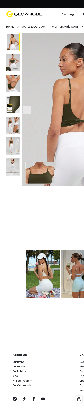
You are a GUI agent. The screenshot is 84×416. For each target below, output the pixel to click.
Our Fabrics (19, 371)
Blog (15, 376)
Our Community (22, 385)
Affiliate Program (22, 380)
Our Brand (19, 362)
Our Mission (19, 366)
